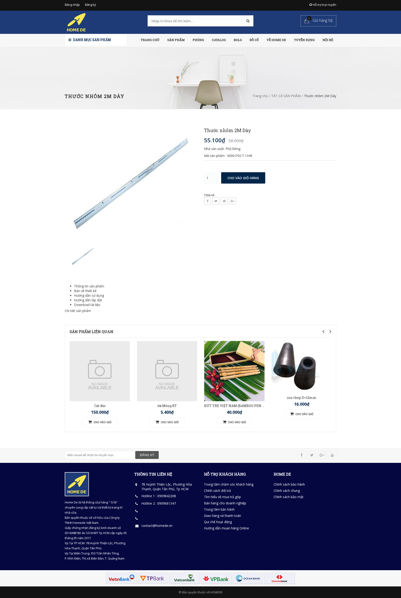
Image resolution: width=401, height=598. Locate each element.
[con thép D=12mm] (295, 366)
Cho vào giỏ (102, 422)
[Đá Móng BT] (167, 370)
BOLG (238, 40)
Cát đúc (100, 406)
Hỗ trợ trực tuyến (324, 5)
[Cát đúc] (100, 370)
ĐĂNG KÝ (147, 455)
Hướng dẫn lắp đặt (88, 300)
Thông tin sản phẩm (89, 286)
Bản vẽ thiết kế (85, 291)
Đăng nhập (72, 5)
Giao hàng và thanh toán (222, 515)
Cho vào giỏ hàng (243, 178)
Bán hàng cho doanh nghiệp (225, 503)
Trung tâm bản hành (219, 509)
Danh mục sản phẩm (91, 40)
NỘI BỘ (328, 40)
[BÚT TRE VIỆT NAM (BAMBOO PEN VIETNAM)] (234, 370)
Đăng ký (90, 5)
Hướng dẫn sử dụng (89, 295)
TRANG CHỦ (150, 40)
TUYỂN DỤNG (304, 40)
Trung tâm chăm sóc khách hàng (228, 484)
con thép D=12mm (302, 397)
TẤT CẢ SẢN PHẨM (286, 96)
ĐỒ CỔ (254, 40)
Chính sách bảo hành (289, 484)
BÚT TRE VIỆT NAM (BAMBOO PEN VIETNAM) (242, 406)
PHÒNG (198, 40)
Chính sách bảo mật (289, 497)
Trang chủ (260, 96)
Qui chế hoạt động (218, 522)
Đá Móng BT (167, 406)
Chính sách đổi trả (217, 490)
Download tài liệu (87, 304)
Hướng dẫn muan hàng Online (226, 528)
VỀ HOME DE (276, 40)
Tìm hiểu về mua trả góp (222, 497)
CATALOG (219, 40)
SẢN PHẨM (176, 40)
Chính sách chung (287, 490)
